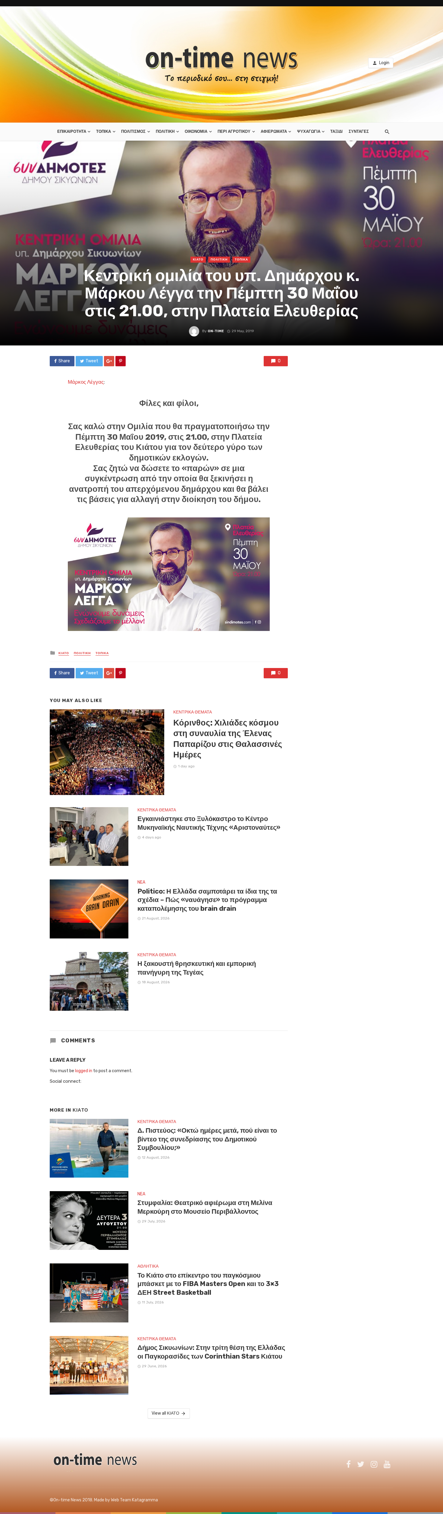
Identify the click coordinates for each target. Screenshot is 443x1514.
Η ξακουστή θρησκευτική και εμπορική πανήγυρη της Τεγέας (196, 968)
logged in (83, 1070)
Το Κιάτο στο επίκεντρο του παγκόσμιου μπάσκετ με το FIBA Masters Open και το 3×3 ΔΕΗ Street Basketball (208, 1284)
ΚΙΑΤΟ (198, 259)
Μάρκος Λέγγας (86, 382)
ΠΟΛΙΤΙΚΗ (165, 131)
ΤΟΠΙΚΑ (103, 131)
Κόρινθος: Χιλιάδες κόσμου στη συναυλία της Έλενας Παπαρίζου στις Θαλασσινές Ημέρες (227, 739)
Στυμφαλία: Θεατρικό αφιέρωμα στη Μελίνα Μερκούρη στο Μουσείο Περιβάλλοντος (204, 1207)
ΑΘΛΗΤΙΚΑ (148, 1266)
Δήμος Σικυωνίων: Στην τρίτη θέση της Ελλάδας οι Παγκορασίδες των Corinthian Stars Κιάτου (211, 1352)
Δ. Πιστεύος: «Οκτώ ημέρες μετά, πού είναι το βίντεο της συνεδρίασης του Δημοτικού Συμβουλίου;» (207, 1139)
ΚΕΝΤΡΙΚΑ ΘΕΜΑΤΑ (192, 712)
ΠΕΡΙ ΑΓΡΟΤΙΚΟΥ (234, 131)
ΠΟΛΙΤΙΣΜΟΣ (133, 131)
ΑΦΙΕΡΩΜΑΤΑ (274, 131)
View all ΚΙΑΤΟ (165, 1413)
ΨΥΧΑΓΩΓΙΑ (308, 131)
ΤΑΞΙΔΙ (336, 131)
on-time (216, 331)
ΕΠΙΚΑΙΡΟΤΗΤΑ (71, 131)
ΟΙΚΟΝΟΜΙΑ (196, 131)
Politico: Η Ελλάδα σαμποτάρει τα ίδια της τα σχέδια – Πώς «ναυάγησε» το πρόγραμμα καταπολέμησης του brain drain (207, 900)
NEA (141, 882)
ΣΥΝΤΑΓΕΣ (359, 131)
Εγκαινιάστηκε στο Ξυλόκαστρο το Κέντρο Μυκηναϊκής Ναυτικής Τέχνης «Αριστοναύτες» (208, 823)
